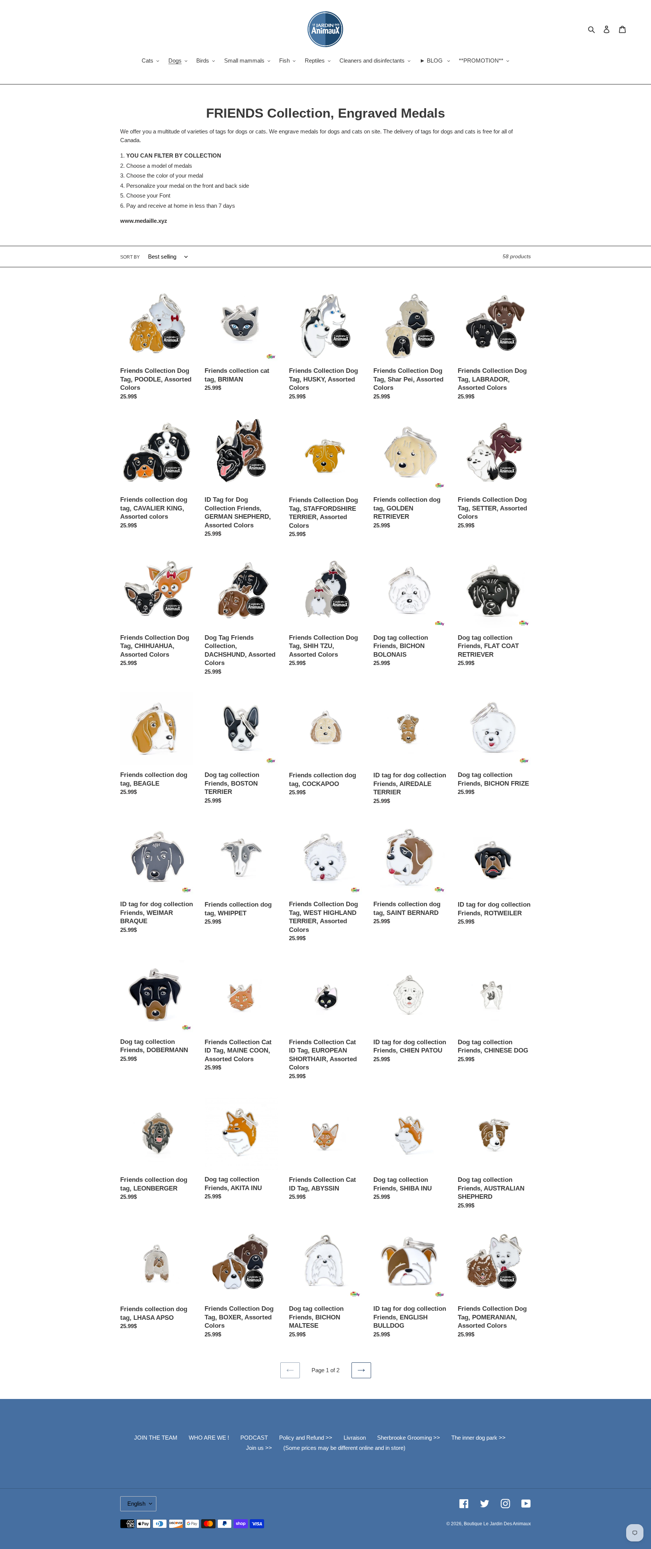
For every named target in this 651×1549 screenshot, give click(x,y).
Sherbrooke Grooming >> (408, 1437)
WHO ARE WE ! (209, 1437)
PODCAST (254, 1437)
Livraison (355, 1437)
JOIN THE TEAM (155, 1437)
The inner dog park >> (478, 1437)
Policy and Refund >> (305, 1437)
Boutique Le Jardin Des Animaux (497, 1523)
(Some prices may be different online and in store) (344, 1448)
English (136, 1503)
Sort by (130, 257)
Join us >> (259, 1448)
